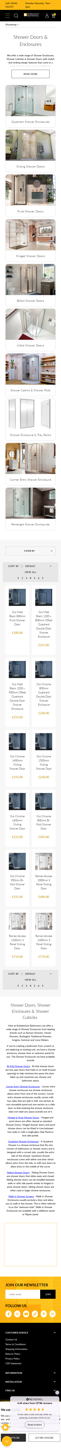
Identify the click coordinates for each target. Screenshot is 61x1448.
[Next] (43, 578)
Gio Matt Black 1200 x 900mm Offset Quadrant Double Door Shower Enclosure (17, 696)
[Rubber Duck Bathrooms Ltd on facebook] (8, 1314)
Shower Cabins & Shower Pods (31, 390)
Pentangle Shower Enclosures (30, 524)
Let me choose (44, 1437)
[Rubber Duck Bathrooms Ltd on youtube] (26, 1314)
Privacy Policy (12, 1358)
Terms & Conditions (15, 1344)
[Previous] (18, 578)
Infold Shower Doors (30, 345)
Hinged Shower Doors (30, 256)
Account (47, 15)
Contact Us (11, 1339)
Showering (10, 24)
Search (16, 15)
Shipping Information (16, 1349)
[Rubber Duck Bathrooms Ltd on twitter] (17, 1314)
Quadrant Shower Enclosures (31, 122)
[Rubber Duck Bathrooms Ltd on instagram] (52, 1314)
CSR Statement (13, 1363)
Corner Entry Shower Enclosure (30, 480)
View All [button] (30, 572)
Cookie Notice (27, 1426)
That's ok (13, 1437)
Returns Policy (12, 1353)
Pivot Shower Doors (30, 211)
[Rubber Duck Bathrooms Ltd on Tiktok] (35, 1314)
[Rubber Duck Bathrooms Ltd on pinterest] (44, 1314)
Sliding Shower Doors (30, 166)
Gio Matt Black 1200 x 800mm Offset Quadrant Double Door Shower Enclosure (43, 624)
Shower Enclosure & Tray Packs (30, 435)
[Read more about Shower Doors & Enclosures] (30, 74)
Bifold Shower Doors (30, 301)
